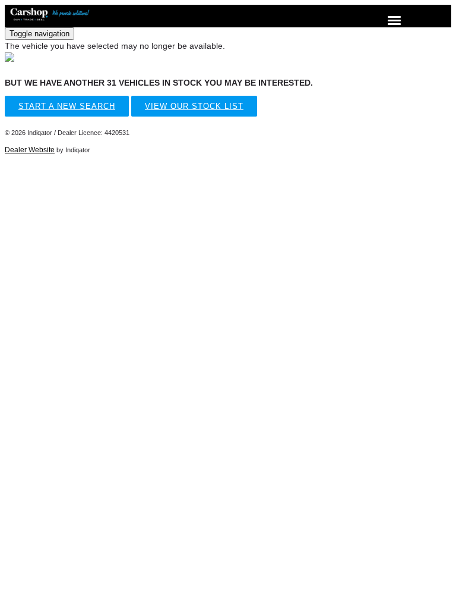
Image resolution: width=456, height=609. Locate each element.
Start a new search (66, 106)
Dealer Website (30, 150)
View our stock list (194, 106)
